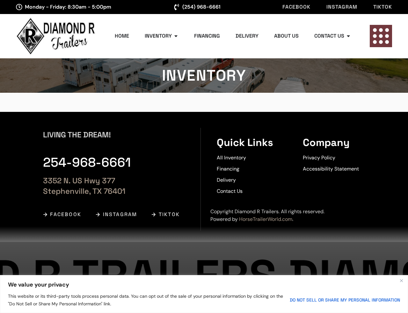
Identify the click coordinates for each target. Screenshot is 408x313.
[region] (204, 294)
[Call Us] (176, 7)
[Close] (401, 280)
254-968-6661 (87, 162)
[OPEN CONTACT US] (348, 36)
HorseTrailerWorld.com (265, 219)
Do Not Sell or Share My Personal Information (345, 300)
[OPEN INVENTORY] (175, 36)
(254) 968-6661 (201, 7)
